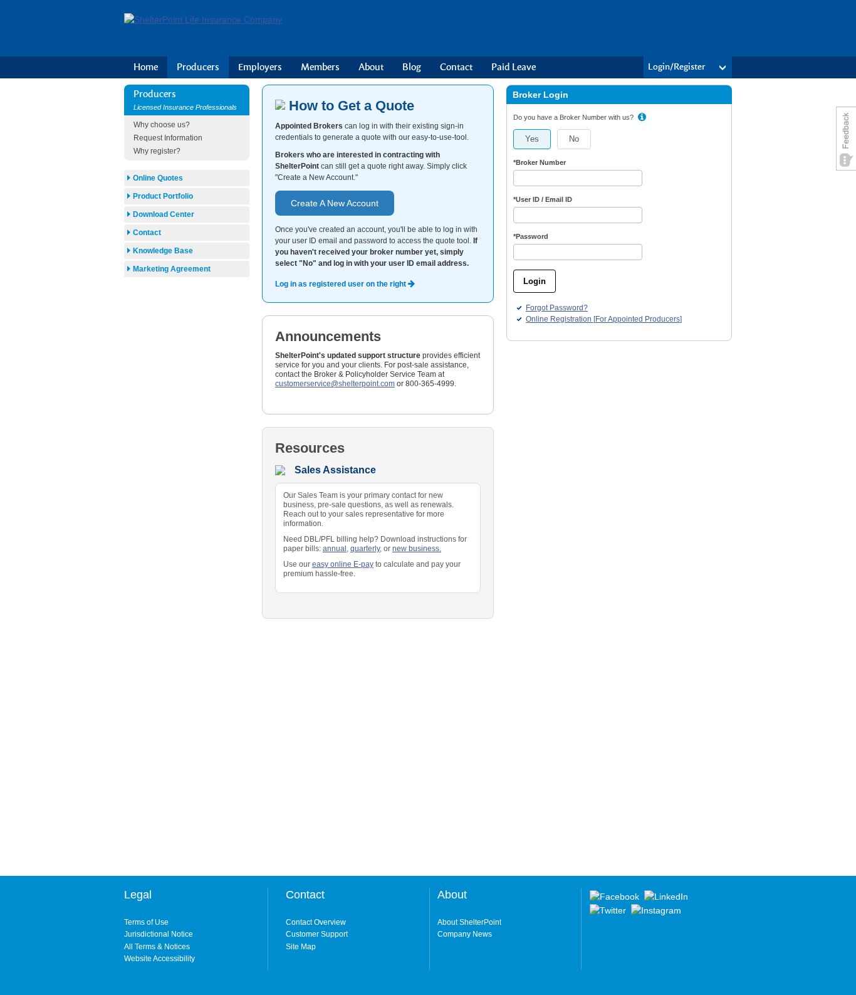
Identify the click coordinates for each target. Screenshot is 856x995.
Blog (411, 67)
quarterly (365, 548)
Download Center (163, 214)
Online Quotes (158, 178)
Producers (198, 67)
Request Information (167, 138)
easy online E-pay (342, 564)
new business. (416, 548)
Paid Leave (513, 67)
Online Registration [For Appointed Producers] (604, 319)
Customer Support (317, 934)
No (574, 139)
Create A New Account (334, 203)
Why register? (156, 151)
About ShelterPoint (469, 922)
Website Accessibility (159, 958)
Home (145, 67)
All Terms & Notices (157, 946)
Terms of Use (146, 922)
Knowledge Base (163, 250)
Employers (260, 67)
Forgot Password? (557, 307)
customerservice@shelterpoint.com (335, 383)
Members (320, 67)
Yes (532, 139)
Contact (456, 67)
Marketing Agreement (172, 269)
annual (335, 548)
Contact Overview (316, 922)
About (371, 67)
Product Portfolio (163, 196)
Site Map (301, 946)
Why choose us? (161, 124)
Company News (464, 934)
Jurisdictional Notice (158, 934)
